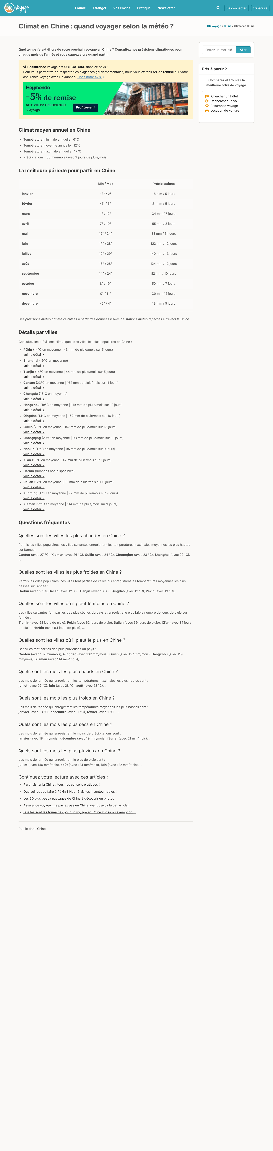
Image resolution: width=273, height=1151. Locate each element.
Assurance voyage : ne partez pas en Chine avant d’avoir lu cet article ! (76, 805)
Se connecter (236, 8)
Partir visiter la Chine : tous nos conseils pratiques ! (61, 784)
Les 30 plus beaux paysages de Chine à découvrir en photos (68, 798)
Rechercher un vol (223, 101)
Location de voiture (224, 110)
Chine (227, 26)
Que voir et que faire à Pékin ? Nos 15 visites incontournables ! (70, 791)
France (80, 8)
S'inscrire (260, 8)
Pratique (144, 8)
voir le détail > (34, 354)
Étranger (99, 8)
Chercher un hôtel (223, 96)
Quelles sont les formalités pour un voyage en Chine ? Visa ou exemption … (79, 812)
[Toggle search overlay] (218, 7)
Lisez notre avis (89, 77)
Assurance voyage (223, 106)
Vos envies (121, 8)
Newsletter (166, 8)
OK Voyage (214, 26)
